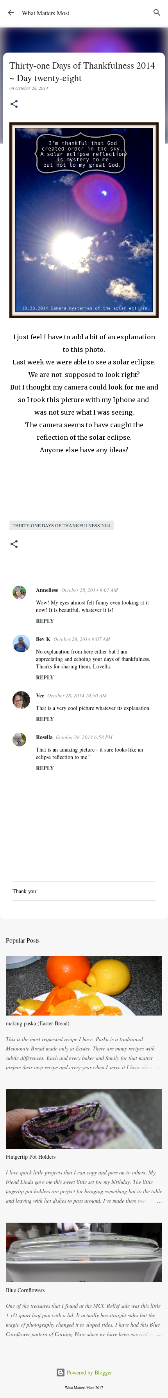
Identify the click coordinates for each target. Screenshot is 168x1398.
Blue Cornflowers (25, 1290)
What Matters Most (45, 13)
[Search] (157, 12)
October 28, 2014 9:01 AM (89, 589)
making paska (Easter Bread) (38, 1023)
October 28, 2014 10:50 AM (77, 695)
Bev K (43, 639)
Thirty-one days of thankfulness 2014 (62, 525)
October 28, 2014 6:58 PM (84, 737)
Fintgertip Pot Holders (30, 1156)
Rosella (44, 737)
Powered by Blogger (88, 1372)
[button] (14, 104)
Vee (40, 695)
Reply (45, 621)
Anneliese (47, 590)
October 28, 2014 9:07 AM (82, 639)
